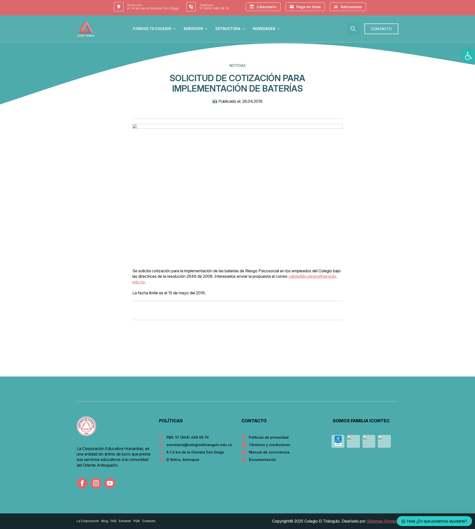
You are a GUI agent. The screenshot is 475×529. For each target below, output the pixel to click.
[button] (468, 56)
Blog (104, 521)
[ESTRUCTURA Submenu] (244, 28)
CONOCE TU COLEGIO (152, 28)
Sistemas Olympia (382, 521)
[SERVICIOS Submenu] (207, 28)
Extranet (125, 521)
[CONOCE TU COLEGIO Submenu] (175, 28)
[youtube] (109, 483)
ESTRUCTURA (227, 28)
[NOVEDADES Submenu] (279, 28)
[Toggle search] (353, 28)
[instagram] (96, 483)
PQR (136, 521)
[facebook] (82, 483)
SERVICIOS (193, 28)
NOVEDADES (264, 28)
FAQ (114, 521)
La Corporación (88, 521)
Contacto (149, 521)
